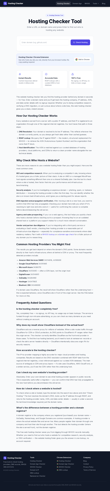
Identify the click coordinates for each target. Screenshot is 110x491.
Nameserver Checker (37, 476)
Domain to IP (34, 470)
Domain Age (77, 3)
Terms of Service (89, 470)
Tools (95, 3)
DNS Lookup (34, 473)
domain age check (66, 234)
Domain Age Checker (37, 464)
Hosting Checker (63, 3)
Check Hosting (82, 42)
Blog (103, 3)
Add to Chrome (84, 59)
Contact (86, 464)
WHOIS (87, 3)
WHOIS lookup (48, 234)
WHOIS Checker (36, 467)
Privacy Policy (88, 467)
